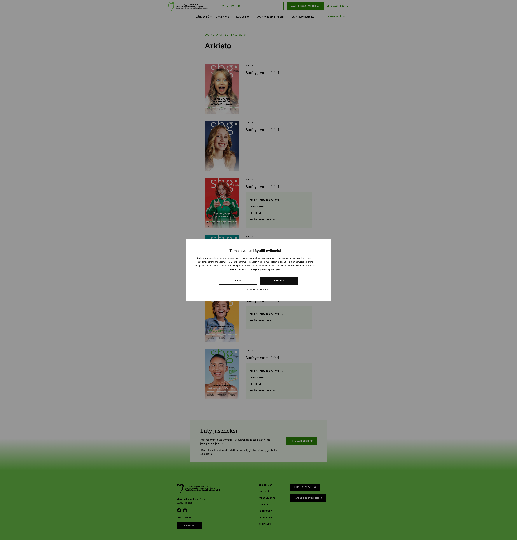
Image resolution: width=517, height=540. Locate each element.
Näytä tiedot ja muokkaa (258, 289)
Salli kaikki (279, 280)
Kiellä (238, 280)
